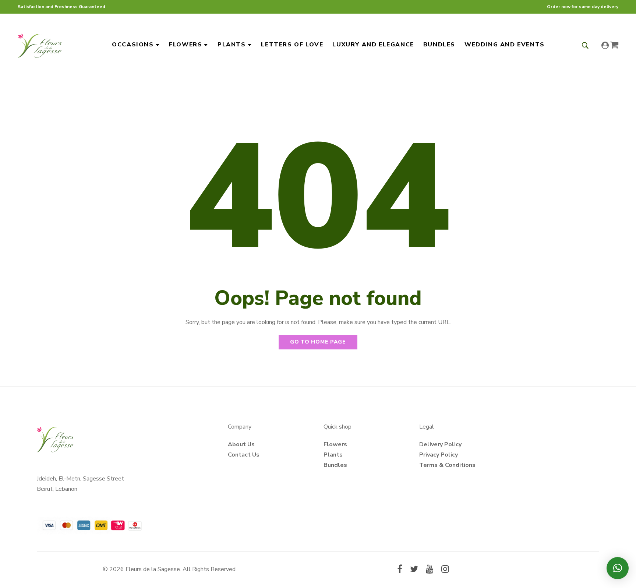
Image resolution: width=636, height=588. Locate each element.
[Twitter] (414, 569)
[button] (618, 568)
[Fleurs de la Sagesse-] (40, 44)
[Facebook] (399, 569)
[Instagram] (445, 569)
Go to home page (318, 341)
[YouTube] (430, 569)
